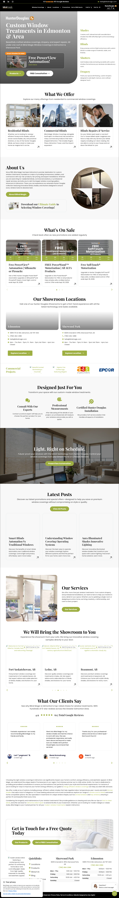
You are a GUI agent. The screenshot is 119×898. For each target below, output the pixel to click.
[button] (56, 289)
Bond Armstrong (57, 755)
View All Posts (59, 509)
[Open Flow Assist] (114, 893)
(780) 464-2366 (65, 867)
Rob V (88, 755)
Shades (84, 30)
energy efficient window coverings (75, 787)
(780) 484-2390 (97, 865)
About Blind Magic (17, 194)
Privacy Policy (55, 895)
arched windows (81, 795)
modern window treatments (55, 805)
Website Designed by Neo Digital (84, 895)
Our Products (21, 842)
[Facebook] (4, 1)
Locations (56, 7)
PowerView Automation (59, 463)
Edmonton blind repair (35, 803)
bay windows (95, 795)
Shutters (85, 57)
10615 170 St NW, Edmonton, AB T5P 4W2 (97, 862)
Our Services (71, 609)
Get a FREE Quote (77, 7)
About (49, 7)
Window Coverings (38, 7)
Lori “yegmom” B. (22, 755)
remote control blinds (97, 792)
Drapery (85, 71)
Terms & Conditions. (66, 895)
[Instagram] (12, 1)
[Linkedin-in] (8, 1)
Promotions (66, 7)
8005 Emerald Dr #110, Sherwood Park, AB (65, 863)
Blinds (84, 44)
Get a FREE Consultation (46, 842)
